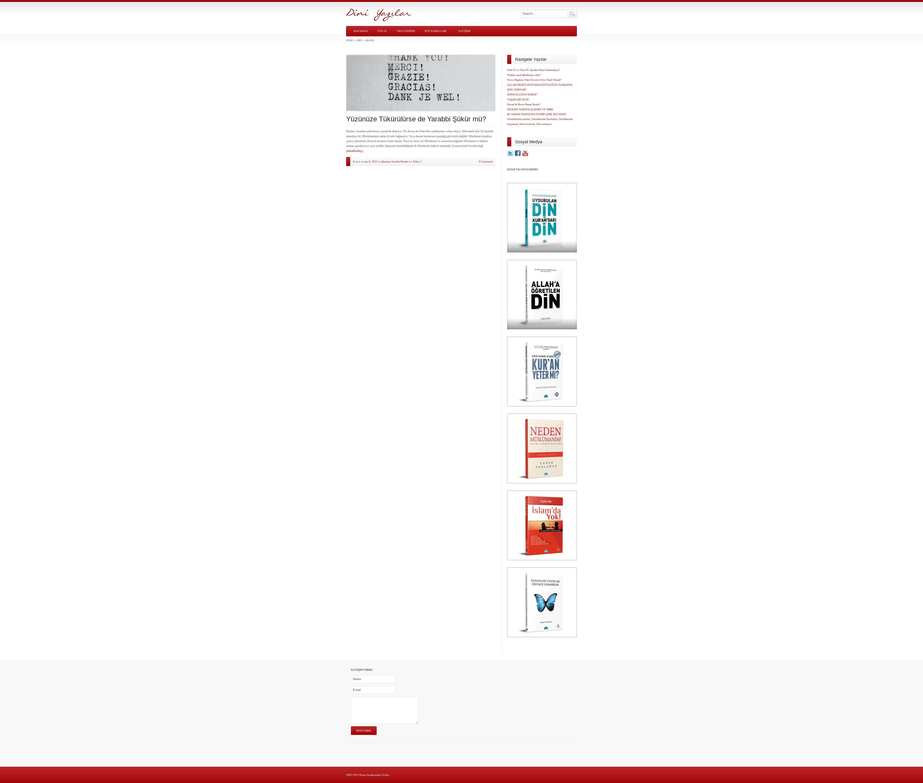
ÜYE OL (382, 31)
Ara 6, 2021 (371, 161)
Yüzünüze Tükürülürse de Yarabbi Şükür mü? (416, 119)
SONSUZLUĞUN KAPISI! (522, 94)
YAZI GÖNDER (406, 31)
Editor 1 (417, 161)
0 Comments (486, 161)
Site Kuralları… (436, 31)
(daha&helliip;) (354, 151)
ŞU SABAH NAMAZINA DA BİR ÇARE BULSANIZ (536, 114)
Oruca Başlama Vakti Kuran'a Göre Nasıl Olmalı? (534, 79)
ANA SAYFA (360, 31)
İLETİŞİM (464, 31)
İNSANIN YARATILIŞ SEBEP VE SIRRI (530, 109)
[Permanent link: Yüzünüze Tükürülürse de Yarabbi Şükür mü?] (420, 83)
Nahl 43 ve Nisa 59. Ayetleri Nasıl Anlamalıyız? (533, 69)
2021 (359, 40)
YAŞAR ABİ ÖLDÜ (518, 99)
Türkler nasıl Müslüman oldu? (524, 75)
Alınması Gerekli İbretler (395, 161)
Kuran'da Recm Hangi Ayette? (523, 104)
